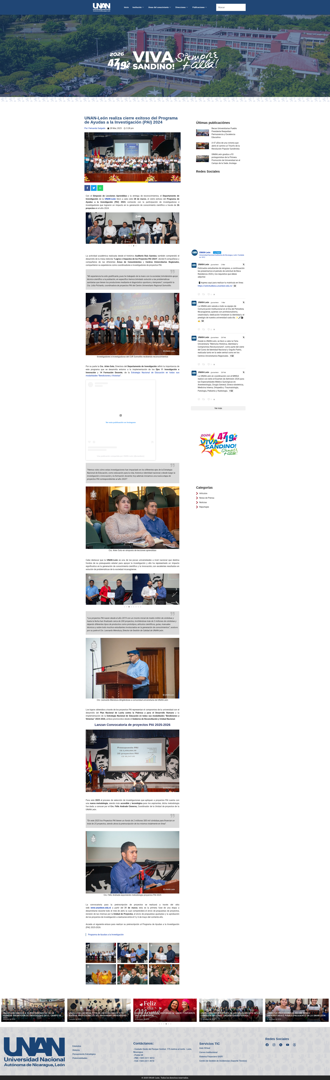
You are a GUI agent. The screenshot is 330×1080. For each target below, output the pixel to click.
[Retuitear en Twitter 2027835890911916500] (204, 399)
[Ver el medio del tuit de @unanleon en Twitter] (235, 286)
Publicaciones (198, 7)
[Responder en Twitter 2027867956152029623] (199, 364)
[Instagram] (274, 1045)
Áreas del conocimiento (158, 7)
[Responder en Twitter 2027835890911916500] (199, 399)
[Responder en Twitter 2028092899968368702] (199, 329)
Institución (137, 7)
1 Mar (223, 302)
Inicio (126, 7)
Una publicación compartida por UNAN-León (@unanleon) (120, 456)
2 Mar (223, 265)
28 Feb (223, 337)
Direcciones (180, 7)
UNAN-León (203, 264)
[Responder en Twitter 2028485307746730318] (199, 294)
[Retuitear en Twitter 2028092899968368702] (204, 329)
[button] (88, 228)
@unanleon (215, 265)
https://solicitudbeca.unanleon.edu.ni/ (215, 286)
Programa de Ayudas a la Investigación (106, 934)
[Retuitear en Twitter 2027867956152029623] (204, 364)
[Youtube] (287, 1045)
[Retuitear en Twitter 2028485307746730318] (204, 294)
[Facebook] (267, 1045)
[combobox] (231, 7)
